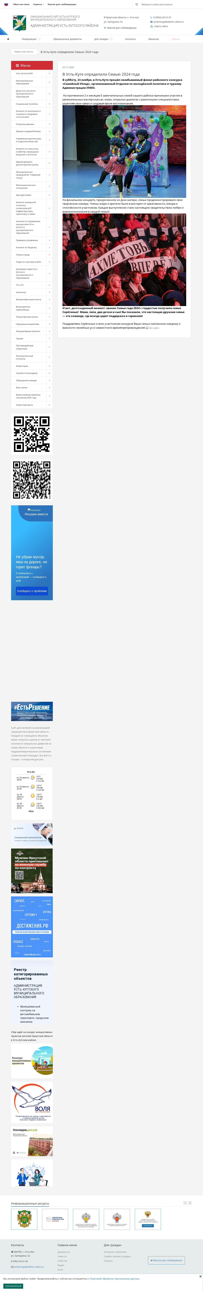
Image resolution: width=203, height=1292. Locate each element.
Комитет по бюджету (26, 247)
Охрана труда (22, 254)
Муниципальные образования (24, 82)
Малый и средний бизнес (28, 131)
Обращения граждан (26, 380)
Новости (62, 1256)
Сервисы (37, 4)
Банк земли (21, 387)
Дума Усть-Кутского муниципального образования (26, 93)
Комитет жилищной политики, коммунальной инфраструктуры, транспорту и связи (26, 208)
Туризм (19, 338)
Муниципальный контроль (24, 357)
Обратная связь (21, 4)
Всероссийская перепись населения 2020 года (28, 396)
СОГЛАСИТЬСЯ (13, 1286)
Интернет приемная (115, 1251)
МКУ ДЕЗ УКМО (23, 195)
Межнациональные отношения (26, 186)
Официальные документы (67, 38)
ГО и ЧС (20, 285)
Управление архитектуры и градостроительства (28, 140)
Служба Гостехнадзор (26, 373)
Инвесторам (22, 366)
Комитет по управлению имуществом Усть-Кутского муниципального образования (28, 227)
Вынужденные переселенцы (23, 308)
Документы (64, 1251)
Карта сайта (161, 26)
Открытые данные (25, 124)
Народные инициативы (27, 324)
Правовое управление (27, 240)
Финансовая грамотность (28, 299)
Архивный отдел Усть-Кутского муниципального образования (27, 273)
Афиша (176, 38)
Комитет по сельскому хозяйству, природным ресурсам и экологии (27, 151)
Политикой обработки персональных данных (114, 1278)
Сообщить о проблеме (32, 591)
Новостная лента (23, 51)
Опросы (108, 1260)
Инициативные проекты (28, 331)
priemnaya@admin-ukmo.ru (29, 1266)
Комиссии (21, 292)
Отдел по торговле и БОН (28, 261)
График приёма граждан (117, 1256)
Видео (61, 1265)
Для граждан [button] (101, 38)
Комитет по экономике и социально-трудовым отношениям (28, 114)
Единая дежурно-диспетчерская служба (27, 163)
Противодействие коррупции (24, 347)
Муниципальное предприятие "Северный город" (28, 174)
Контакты (130, 38)
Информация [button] (29, 38)
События (62, 1260)
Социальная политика (27, 103)
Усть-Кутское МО (24, 73)
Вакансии (153, 38)
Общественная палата (27, 316)
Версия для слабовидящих (62, 4)
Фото (60, 1269)
